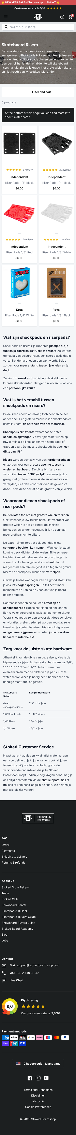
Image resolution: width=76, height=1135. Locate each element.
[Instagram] (38, 1077)
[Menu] (6, 17)
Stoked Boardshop (43, 1119)
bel (5, 784)
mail (63, 780)
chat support (50, 780)
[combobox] (38, 27)
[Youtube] (46, 1077)
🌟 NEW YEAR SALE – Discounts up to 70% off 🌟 (30, 2)
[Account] (62, 17)
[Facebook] (30, 1077)
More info (47, 71)
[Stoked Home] (38, 16)
